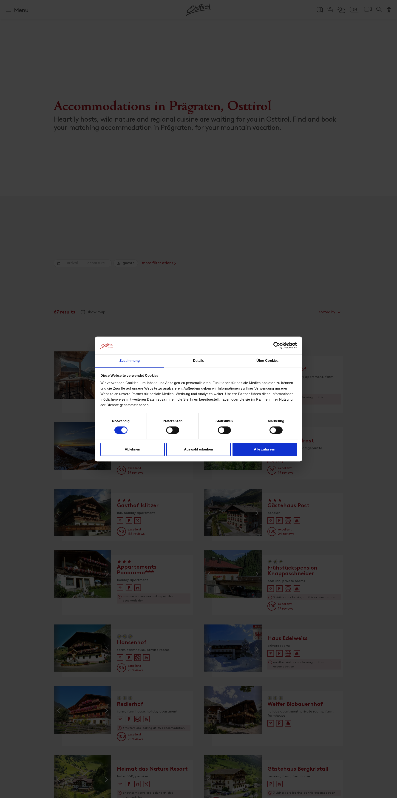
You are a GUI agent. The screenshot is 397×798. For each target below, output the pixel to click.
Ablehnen (132, 449)
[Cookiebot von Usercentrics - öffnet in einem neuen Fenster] (277, 345)
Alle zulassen (264, 449)
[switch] (172, 433)
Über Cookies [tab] (267, 360)
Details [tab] (198, 360)
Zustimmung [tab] (129, 360)
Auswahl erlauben (198, 449)
